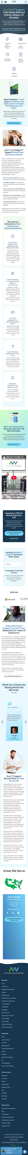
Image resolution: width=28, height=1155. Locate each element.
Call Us (2, 2)
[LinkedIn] (18, 913)
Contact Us (5, 2)
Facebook (10, 1145)
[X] (13, 913)
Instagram (18, 1145)
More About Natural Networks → (14, 676)
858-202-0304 (14, 538)
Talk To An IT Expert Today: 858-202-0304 (14, 29)
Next (25, 721)
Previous (2, 721)
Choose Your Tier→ (14, 444)
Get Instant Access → (14, 123)
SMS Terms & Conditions (17, 1137)
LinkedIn (15, 1145)
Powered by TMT (14, 1139)
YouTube (13, 1145)
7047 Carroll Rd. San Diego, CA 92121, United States (14, 1142)
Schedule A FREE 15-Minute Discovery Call (14, 533)
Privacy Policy (8, 1137)
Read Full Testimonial (8, 723)
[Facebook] (7, 913)
